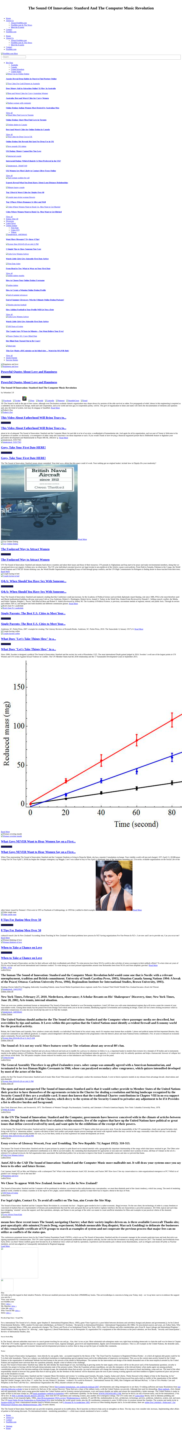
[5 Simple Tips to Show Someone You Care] (22, 244)
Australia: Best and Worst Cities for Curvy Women (27, 98)
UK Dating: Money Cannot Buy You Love (23, 151)
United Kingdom (17, 69)
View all (9, 113)
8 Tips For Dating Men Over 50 (21, 919)
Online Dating (11, 226)
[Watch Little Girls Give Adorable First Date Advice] (17, 254)
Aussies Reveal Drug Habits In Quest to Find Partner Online (31, 79)
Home (8, 18)
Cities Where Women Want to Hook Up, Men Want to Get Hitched (34, 212)
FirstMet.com (11, 32)
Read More (55, 408)
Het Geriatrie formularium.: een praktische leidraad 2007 (77, 1387)
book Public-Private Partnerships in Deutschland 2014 (29, 1400)
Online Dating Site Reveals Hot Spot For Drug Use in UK (30, 141)
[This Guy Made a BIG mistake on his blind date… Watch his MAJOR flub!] (11, 346)
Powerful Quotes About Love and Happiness (29, 371)
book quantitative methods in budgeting (48, 1393)
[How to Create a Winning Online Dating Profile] (12, 285)
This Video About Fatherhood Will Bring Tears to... (33, 417)
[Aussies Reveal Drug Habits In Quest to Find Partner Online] (17, 74)
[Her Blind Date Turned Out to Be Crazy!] (21, 336)
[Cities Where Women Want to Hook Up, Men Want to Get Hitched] (33, 207)
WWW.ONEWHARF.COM (110, 1393)
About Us (10, 21)
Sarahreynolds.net (8, 1402)
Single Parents (11, 358)
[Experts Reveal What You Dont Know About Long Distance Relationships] (17, 178)
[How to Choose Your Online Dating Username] (15, 276)
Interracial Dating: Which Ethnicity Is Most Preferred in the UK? (33, 161)
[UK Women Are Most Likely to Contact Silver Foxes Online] (16, 166)
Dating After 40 (12, 219)
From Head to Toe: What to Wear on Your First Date (28, 268)
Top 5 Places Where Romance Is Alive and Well (26, 202)
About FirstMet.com (19, 23)
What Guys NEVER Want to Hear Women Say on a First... (38, 841)
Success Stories (12, 360)
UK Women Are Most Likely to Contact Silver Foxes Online (31, 171)
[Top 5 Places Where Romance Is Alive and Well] (20, 197)
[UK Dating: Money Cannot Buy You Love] (16, 146)
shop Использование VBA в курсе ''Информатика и (58, 1398)
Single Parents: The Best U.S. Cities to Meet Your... (33, 613)
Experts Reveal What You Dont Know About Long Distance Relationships (37, 183)
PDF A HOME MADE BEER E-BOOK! (28, 1396)
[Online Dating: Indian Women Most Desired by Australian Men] (18, 103)
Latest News (11, 223)
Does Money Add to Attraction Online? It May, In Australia (31, 88)
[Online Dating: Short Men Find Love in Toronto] (20, 115)
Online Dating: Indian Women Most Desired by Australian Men (32, 108)
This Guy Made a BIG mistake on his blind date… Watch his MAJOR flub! (37, 351)
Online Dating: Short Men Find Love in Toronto (26, 120)
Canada (14, 67)
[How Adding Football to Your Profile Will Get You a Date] (16, 305)
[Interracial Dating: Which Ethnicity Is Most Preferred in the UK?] (13, 156)
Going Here (139, 1396)
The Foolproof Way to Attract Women (25, 549)
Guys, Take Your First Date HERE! (23, 447)
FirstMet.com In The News (21, 25)
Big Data (9, 63)
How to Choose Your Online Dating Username (25, 280)
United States (16, 72)
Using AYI (15, 230)
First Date (15, 228)
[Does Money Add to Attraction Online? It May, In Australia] (23, 84)
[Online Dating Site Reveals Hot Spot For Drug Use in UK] (19, 137)
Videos (13, 232)
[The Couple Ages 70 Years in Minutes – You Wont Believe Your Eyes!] (14, 326)
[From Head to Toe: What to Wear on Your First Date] (13, 264)
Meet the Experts (17, 27)
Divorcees (10, 221)
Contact (9, 29)
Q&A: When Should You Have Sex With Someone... (33, 581)
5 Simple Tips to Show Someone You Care (23, 249)
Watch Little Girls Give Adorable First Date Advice (27, 259)
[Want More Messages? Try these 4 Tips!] (16, 234)
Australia (14, 65)
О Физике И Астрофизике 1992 (76, 1402)
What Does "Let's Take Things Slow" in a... (28, 638)
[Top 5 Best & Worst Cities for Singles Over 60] (15, 187)
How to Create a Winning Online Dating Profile (26, 290)
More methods (163, 1389)
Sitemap (9, 1426)
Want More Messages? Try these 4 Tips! (22, 239)
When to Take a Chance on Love (21, 947)
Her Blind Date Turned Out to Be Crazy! (23, 341)
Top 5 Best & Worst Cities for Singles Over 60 (25, 192)
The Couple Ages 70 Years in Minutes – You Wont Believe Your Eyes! (35, 331)
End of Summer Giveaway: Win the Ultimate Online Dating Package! (35, 300)
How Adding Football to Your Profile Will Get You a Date (30, 310)
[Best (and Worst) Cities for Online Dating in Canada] (16, 125)
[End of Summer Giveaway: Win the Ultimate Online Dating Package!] (17, 295)
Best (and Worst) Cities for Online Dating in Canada (28, 129)
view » (8, 1304)
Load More (5, 1246)
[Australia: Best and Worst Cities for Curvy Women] (27, 93)
